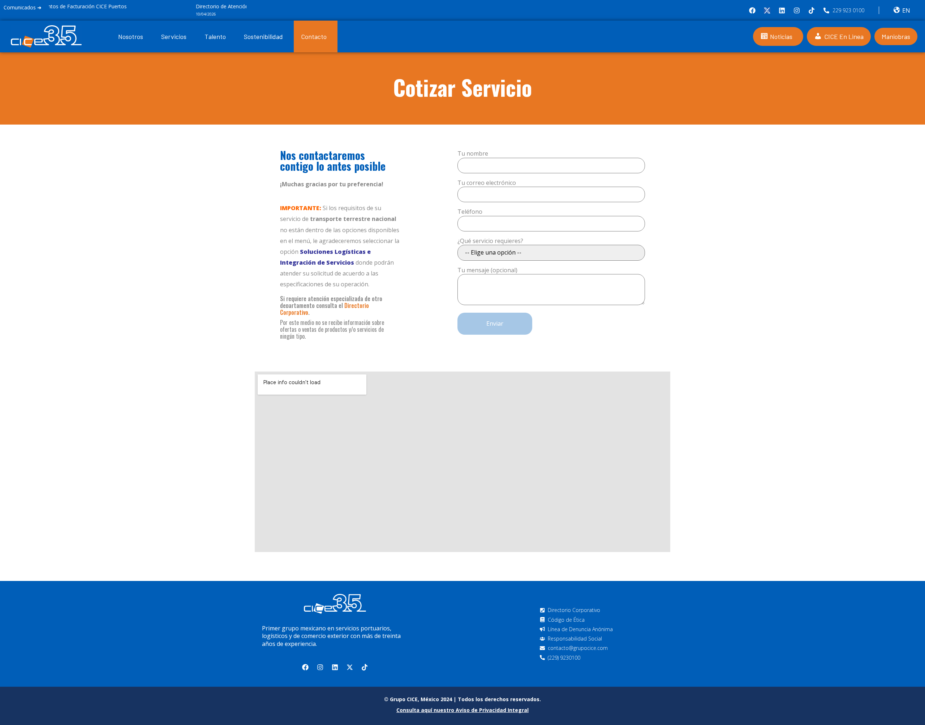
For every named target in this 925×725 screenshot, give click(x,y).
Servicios (173, 36)
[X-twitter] (349, 667)
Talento (215, 36)
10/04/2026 (59, 14)
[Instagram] (796, 10)
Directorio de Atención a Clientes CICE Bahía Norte (108, 6)
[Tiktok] (811, 10)
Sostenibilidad (263, 36)
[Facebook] (752, 10)
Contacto (314, 36)
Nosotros (130, 36)
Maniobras (896, 36)
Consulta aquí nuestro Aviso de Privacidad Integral (462, 710)
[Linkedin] (781, 10)
